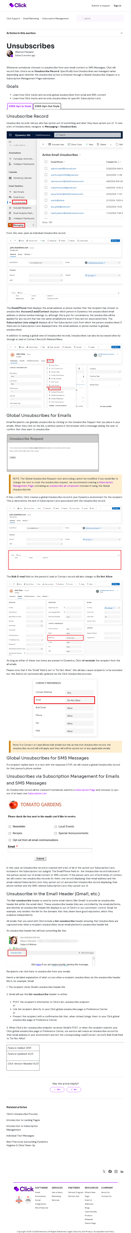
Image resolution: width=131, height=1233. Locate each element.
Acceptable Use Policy (104, 1231)
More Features (41, 1208)
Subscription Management (55, 18)
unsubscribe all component (65, 486)
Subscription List (37, 793)
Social (38, 1200)
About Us (105, 1192)
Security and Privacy (82, 1231)
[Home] (18, 9)
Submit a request (101, 5)
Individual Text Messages (20, 1135)
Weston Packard (24, 52)
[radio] (57, 1089)
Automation (40, 1196)
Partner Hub (73, 1196)
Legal (69, 1231)
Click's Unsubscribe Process (22, 1114)
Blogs (87, 1208)
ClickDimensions (39, 1231)
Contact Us (106, 1196)
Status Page (90, 1223)
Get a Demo (57, 1192)
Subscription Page (85, 790)
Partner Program (75, 1192)
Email (37, 1192)
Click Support (13, 18)
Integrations (40, 1204)
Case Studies (91, 1211)
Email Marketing (31, 18)
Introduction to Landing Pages (23, 1120)
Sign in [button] (117, 5)
